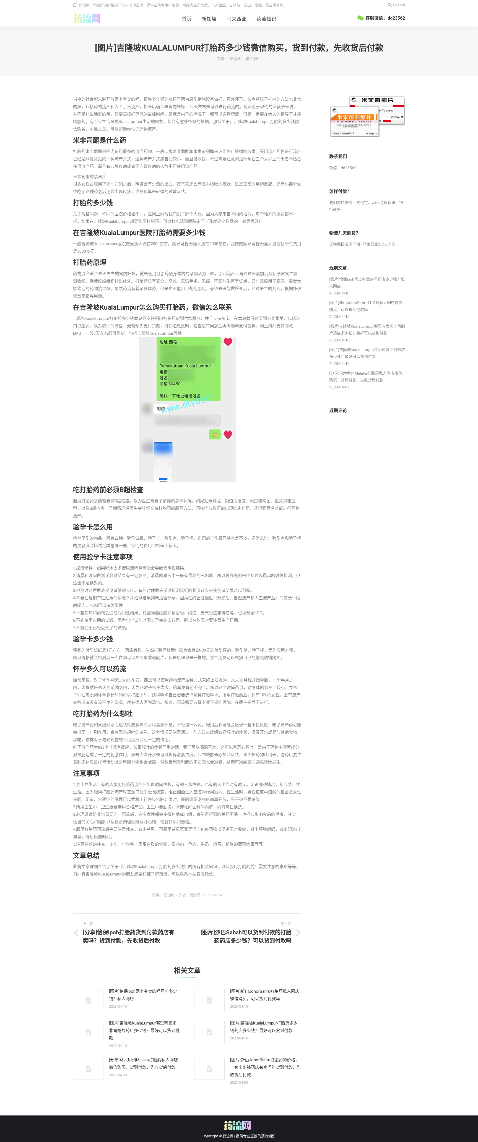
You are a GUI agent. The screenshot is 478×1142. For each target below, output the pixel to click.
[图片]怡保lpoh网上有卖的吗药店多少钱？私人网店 (143, 995)
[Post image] (88, 1000)
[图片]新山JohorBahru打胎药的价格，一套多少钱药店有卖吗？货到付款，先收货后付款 (265, 1067)
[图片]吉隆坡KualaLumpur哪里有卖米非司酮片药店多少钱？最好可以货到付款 (144, 1031)
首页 (220, 59)
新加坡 (235, 59)
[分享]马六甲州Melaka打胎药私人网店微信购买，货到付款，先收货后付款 (143, 1063)
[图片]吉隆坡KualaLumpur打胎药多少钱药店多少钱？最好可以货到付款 (264, 1027)
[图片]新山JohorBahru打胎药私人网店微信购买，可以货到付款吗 (264, 995)
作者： (189, 895)
